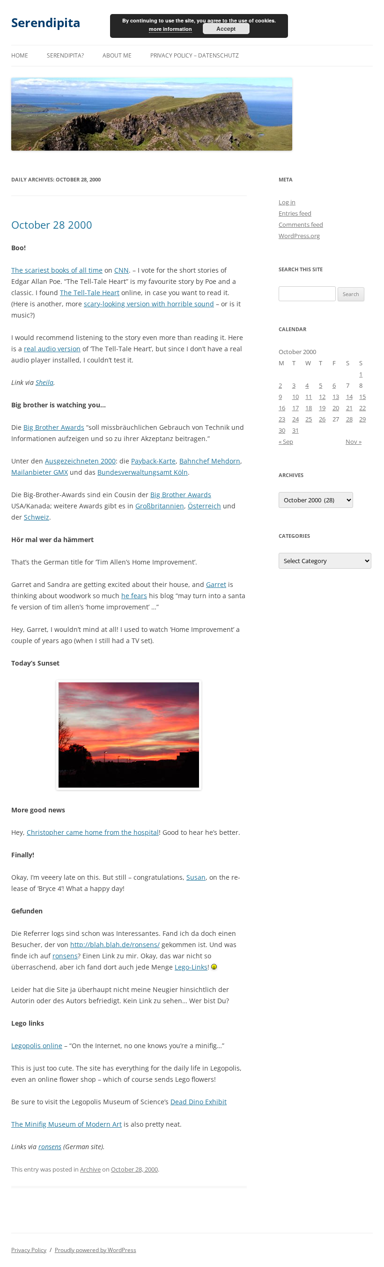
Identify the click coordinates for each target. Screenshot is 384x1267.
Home (19, 55)
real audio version (52, 348)
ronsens (65, 955)
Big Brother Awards (53, 427)
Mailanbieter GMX (39, 472)
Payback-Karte (153, 460)
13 (335, 396)
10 (295, 396)
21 (349, 408)
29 (362, 419)
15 (362, 396)
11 (308, 396)
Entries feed (295, 213)
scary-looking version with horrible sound (149, 303)
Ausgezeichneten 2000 (80, 460)
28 (349, 419)
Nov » (354, 441)
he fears (134, 595)
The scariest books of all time (57, 270)
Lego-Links (191, 967)
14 (349, 396)
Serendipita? (65, 55)
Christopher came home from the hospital (93, 832)
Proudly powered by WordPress (95, 1250)
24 (295, 419)
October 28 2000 (51, 224)
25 (308, 419)
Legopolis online (36, 1045)
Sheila (44, 382)
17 (295, 408)
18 (308, 408)
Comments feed (301, 224)
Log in (287, 202)
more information (170, 28)
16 (282, 408)
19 (322, 408)
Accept (226, 28)
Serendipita (46, 22)
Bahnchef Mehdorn (209, 460)
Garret (216, 584)
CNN (121, 270)
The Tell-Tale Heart (89, 292)
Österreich (204, 505)
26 (322, 419)
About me (117, 55)
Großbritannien (159, 505)
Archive (90, 1169)
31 (295, 430)
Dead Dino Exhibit (198, 1101)
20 (335, 408)
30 (282, 430)
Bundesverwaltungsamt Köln (142, 472)
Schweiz (36, 517)
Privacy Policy (28, 1250)
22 (362, 408)
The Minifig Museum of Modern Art (66, 1124)
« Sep (286, 441)
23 (282, 419)
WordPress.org (299, 236)
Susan (196, 877)
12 (322, 396)
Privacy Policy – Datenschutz (194, 55)
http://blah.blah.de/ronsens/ (115, 944)
